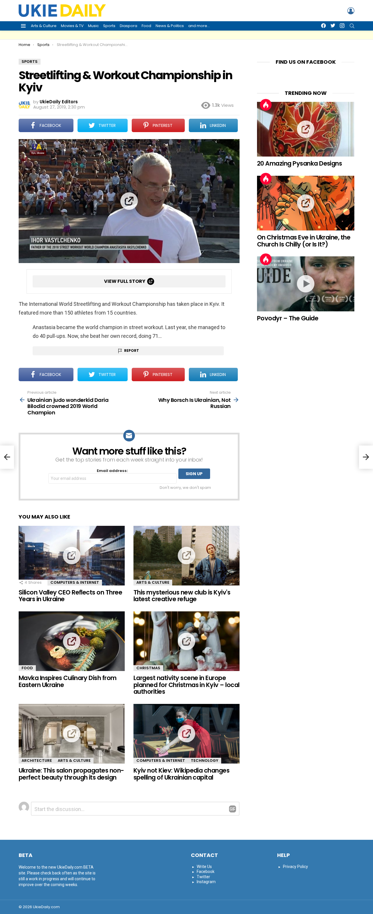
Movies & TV (72, 26)
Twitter (203, 876)
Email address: (112, 470)
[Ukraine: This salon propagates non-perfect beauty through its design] (72, 734)
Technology (204, 760)
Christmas (148, 668)
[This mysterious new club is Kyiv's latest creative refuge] (186, 555)
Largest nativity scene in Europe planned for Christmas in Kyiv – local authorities (186, 685)
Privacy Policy (295, 866)
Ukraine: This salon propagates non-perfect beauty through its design (71, 774)
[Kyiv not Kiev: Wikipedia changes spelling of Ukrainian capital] (186, 734)
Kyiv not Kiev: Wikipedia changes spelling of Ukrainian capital (181, 774)
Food (146, 26)
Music (93, 26)
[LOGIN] (350, 11)
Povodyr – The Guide (287, 318)
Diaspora (128, 26)
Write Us (204, 866)
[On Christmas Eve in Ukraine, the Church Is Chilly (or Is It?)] (305, 203)
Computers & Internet (74, 582)
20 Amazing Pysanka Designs (299, 163)
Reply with (232, 808)
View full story (124, 281)
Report (131, 350)
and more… (199, 26)
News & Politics (170, 26)
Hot (266, 105)
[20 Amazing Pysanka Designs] (305, 129)
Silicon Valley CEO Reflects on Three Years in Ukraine (70, 596)
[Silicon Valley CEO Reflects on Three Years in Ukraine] (72, 555)
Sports (109, 26)
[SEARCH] (352, 26)
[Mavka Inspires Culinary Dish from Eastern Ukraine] (72, 641)
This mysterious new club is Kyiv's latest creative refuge (181, 596)
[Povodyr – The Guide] (305, 283)
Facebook (205, 871)
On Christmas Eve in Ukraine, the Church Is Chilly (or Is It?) (303, 241)
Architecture (37, 760)
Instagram (206, 881)
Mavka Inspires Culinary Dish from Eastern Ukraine (68, 681)
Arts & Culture (44, 26)
